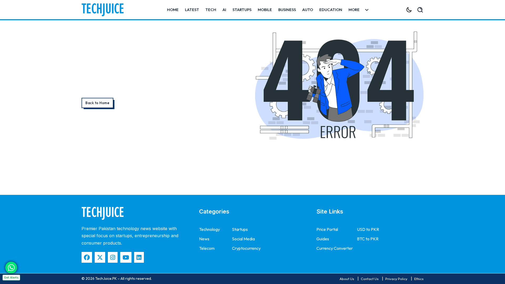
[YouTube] (126, 257)
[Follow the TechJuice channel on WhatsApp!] (11, 267)
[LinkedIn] (139, 257)
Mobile (265, 9)
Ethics (418, 279)
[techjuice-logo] (105, 9)
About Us (347, 279)
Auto (307, 9)
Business (287, 9)
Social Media (243, 238)
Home (173, 9)
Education (330, 9)
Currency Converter (334, 248)
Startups (242, 9)
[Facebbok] (87, 257)
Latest (192, 9)
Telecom (207, 248)
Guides (322, 238)
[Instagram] (113, 257)
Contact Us (369, 279)
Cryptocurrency (246, 248)
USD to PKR (368, 229)
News (204, 238)
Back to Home (97, 103)
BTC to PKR (367, 238)
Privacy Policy (396, 279)
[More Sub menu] (367, 10)
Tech (210, 9)
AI (224, 9)
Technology (209, 229)
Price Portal (327, 229)
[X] (100, 257)
